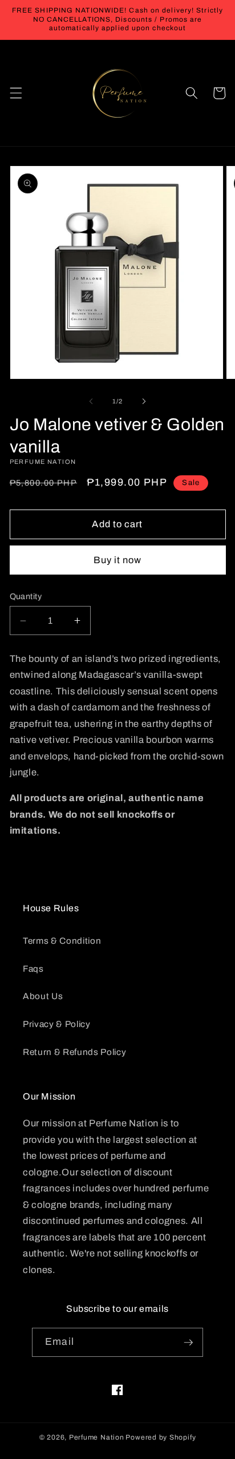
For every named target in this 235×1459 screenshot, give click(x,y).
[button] (15, 93)
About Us (43, 996)
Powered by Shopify (160, 1437)
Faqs (33, 968)
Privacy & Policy (57, 1024)
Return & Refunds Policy (74, 1052)
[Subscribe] (188, 1342)
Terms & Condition (62, 940)
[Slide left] (91, 401)
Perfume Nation (96, 1437)
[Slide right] (143, 401)
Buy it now (118, 560)
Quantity (26, 596)
